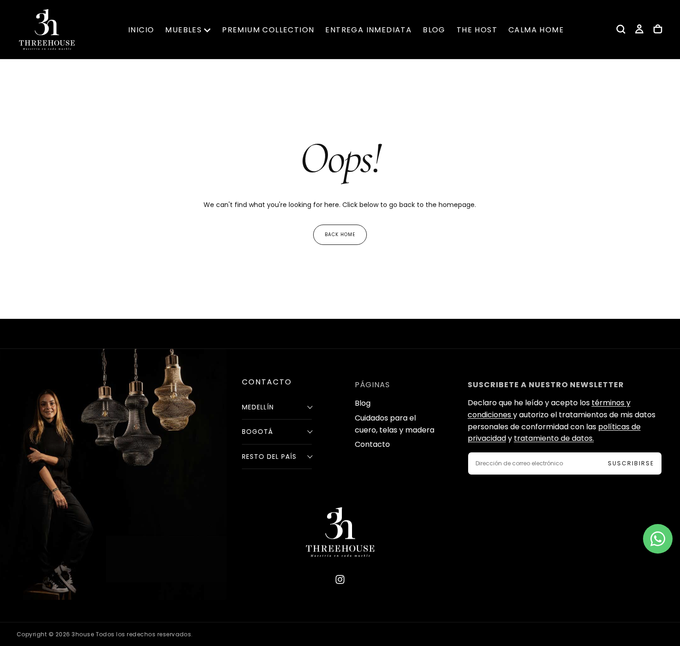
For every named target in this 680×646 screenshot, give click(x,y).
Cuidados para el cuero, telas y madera (394, 424)
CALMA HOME (536, 29)
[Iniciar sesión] (639, 29)
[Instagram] (340, 579)
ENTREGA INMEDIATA (368, 29)
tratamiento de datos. (554, 438)
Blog (363, 403)
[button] (620, 29)
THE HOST (477, 29)
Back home (340, 234)
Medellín (258, 407)
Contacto (372, 444)
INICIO (141, 29)
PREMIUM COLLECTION (268, 29)
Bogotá (257, 431)
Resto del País (269, 456)
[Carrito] (657, 29)
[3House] (340, 532)
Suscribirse (631, 463)
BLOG (434, 29)
